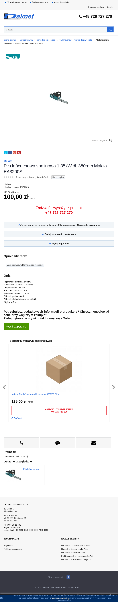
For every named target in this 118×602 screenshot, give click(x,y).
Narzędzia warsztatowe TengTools (76, 559)
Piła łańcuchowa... (32, 469)
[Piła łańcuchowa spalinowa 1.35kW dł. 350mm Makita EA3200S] (14, 474)
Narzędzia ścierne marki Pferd (74, 549)
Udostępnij (10, 152)
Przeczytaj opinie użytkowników (32, 177)
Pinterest (19, 152)
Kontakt (110, 7)
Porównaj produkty (96, 7)
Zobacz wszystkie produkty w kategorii (60, 225)
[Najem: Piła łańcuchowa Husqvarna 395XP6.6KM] (59, 369)
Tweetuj (6, 152)
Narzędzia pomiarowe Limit (73, 552)
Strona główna (10, 40)
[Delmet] (19, 16)
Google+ (14, 152)
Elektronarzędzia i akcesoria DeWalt (77, 556)
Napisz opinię (58, 177)
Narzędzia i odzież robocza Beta (75, 545)
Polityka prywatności (13, 549)
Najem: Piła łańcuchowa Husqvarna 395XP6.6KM (35, 394)
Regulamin (8, 545)
